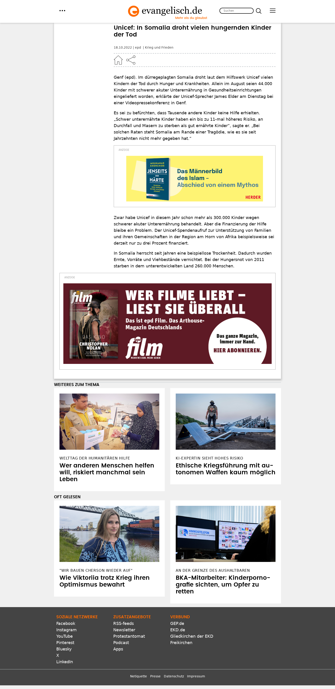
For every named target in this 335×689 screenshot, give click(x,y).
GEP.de (177, 623)
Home (118, 60)
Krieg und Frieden (159, 47)
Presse (155, 676)
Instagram (66, 629)
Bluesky (64, 649)
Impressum (196, 676)
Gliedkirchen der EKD (191, 636)
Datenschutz (174, 676)
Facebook (65, 623)
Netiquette (138, 676)
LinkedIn (64, 661)
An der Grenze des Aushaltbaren (213, 570)
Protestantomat (129, 636)
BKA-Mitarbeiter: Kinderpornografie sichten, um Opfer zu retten (223, 585)
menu (62, 10)
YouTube (64, 636)
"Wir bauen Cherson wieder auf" (96, 570)
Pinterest (65, 642)
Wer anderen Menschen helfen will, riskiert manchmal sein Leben (106, 472)
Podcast (121, 642)
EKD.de (177, 629)
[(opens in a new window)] (194, 178)
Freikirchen (181, 642)
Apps (118, 649)
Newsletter (124, 629)
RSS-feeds (123, 623)
